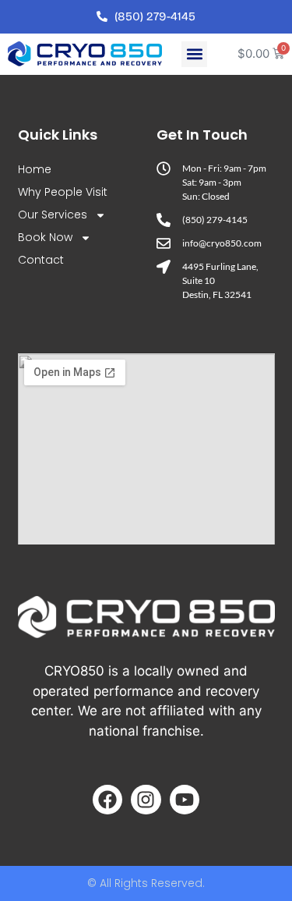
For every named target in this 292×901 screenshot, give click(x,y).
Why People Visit (62, 192)
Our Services (52, 214)
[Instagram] (145, 799)
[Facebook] (107, 799)
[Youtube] (184, 799)
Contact (41, 260)
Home (34, 169)
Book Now (45, 237)
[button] (194, 54)
